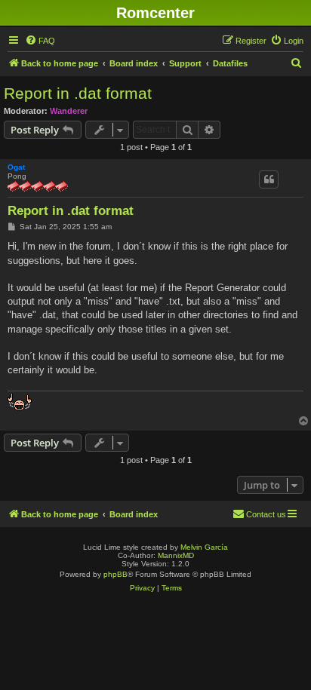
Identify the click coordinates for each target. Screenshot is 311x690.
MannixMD (176, 555)
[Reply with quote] (269, 179)
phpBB (115, 574)
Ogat (16, 167)
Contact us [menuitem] (266, 514)
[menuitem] (40, 41)
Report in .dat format (78, 93)
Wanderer (69, 110)
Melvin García (204, 547)
